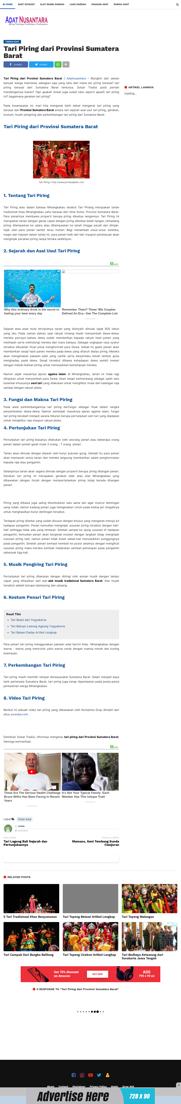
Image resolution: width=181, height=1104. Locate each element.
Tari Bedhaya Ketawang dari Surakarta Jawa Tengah (142, 956)
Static (114, 1086)
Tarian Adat (24, 819)
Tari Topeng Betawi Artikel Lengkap (89, 916)
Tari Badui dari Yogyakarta (28, 620)
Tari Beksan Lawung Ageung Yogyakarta (38, 626)
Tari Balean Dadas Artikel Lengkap (34, 632)
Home (9, 4)
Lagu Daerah (78, 4)
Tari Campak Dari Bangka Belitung (29, 955)
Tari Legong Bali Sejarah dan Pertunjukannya (25, 843)
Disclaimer (78, 1086)
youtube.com (19, 714)
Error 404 (128, 1086)
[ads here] (90, 1096)
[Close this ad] (178, 1084)
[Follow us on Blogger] (107, 1075)
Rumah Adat (121, 4)
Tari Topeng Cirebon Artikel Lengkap (89, 955)
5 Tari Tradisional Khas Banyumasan (30, 916)
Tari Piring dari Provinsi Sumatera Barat (61, 52)
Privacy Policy (98, 1086)
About (50, 1086)
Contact (63, 1086)
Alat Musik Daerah (52, 4)
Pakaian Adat (99, 4)
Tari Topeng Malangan (138, 916)
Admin (21, 826)
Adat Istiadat (26, 4)
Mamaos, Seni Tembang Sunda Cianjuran (95, 843)
